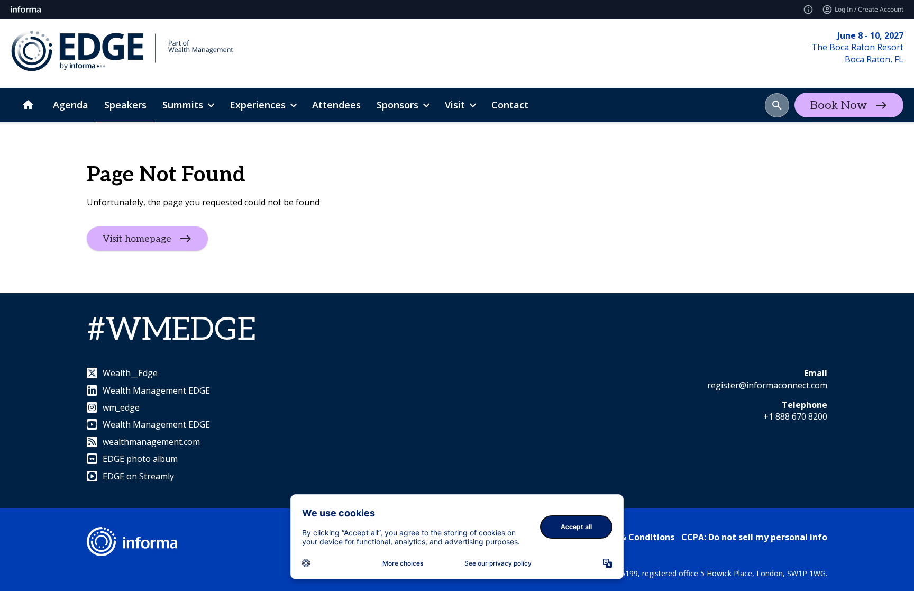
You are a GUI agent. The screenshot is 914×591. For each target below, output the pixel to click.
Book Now (838, 105)
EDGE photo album (140, 459)
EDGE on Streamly (138, 476)
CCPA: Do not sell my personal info (754, 537)
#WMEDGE (171, 330)
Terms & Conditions (632, 537)
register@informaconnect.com (767, 385)
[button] (777, 105)
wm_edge (121, 407)
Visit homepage (137, 238)
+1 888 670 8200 (795, 416)
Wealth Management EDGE (156, 390)
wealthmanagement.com (151, 442)
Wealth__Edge (130, 373)
